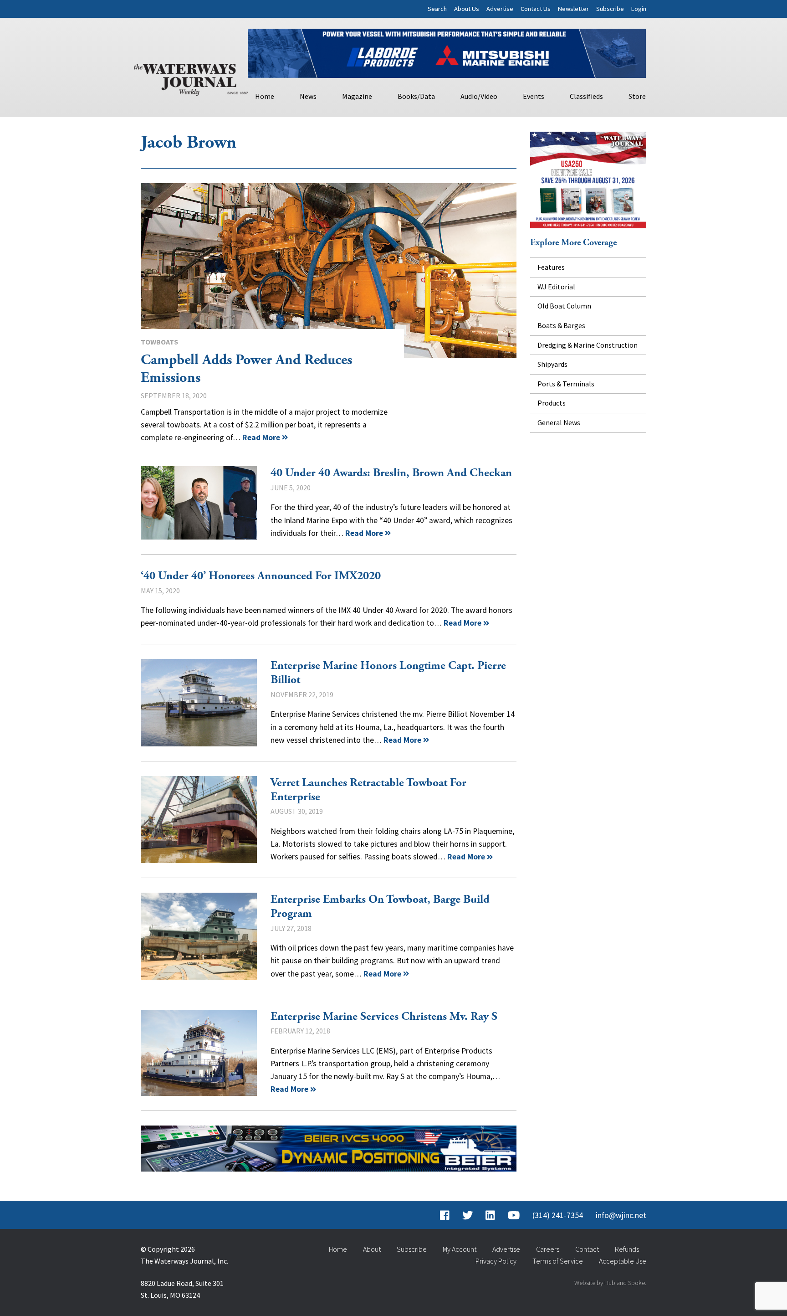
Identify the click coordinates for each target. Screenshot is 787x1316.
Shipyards (552, 364)
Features (551, 267)
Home (264, 96)
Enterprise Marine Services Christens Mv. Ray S (199, 1053)
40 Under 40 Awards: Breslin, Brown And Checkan (199, 503)
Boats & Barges (561, 325)
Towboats (159, 341)
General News (558, 422)
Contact (587, 1249)
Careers (547, 1249)
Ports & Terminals (565, 383)
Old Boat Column (564, 305)
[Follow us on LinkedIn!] (490, 1215)
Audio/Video (478, 96)
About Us (466, 9)
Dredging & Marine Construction (587, 345)
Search (437, 9)
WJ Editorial (556, 286)
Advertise (499, 9)
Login (638, 9)
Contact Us (536, 9)
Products (551, 402)
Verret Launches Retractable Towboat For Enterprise (199, 819)
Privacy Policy (495, 1260)
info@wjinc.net (621, 1215)
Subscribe (610, 9)
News (308, 96)
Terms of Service (557, 1260)
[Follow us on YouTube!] (514, 1215)
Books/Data (416, 96)
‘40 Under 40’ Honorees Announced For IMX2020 (261, 576)
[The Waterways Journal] (191, 77)
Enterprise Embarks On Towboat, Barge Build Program (199, 936)
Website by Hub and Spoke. (610, 1283)
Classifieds (586, 96)
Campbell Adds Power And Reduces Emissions (328, 270)
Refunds (627, 1249)
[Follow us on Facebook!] (445, 1215)
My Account (459, 1249)
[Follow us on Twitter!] (467, 1215)
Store (637, 96)
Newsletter (573, 9)
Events (533, 96)
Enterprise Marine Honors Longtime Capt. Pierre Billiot (199, 702)
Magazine (357, 96)
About (372, 1249)
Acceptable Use (622, 1260)
